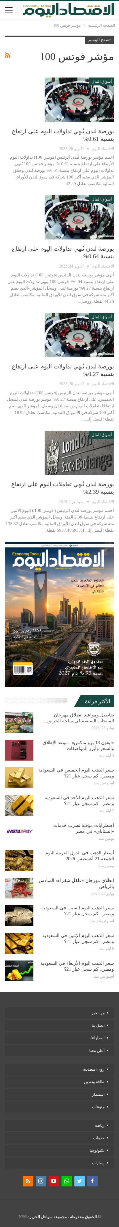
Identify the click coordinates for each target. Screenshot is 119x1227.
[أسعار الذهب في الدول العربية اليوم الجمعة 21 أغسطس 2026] (19, 860)
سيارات (98, 1163)
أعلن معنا (96, 1050)
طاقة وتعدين (94, 1082)
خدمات (98, 1138)
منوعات (98, 1107)
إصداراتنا (97, 1038)
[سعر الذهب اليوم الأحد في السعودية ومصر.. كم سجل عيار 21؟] (19, 805)
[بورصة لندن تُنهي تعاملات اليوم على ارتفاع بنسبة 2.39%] (79, 453)
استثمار (98, 1094)
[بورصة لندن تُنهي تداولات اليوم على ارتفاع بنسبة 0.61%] (79, 100)
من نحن (98, 1013)
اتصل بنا (98, 1025)
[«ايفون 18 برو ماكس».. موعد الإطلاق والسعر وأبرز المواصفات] (19, 750)
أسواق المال (102, 81)
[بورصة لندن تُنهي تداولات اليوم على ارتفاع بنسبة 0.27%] (79, 335)
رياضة (99, 1125)
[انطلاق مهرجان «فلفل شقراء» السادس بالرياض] (19, 888)
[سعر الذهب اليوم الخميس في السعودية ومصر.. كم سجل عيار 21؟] (19, 777)
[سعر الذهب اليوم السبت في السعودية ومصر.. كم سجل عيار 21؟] (19, 915)
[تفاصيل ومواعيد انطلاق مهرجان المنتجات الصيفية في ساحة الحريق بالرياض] (19, 722)
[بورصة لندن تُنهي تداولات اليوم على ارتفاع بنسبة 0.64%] (79, 217)
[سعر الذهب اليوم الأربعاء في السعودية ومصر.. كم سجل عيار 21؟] (19, 971)
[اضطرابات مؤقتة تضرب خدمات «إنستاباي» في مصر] (19, 833)
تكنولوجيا (97, 1150)
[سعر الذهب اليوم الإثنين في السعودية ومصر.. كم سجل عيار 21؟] (19, 943)
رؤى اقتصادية (93, 1069)
